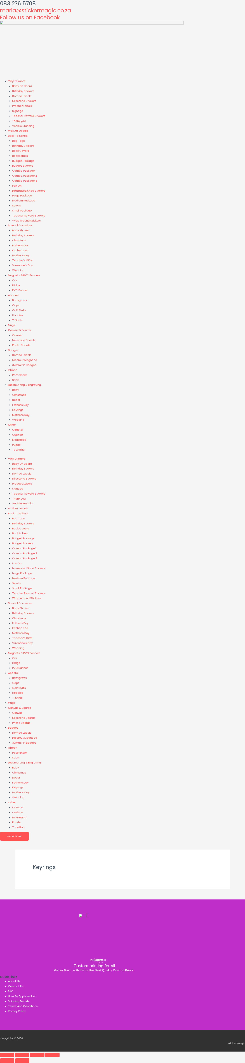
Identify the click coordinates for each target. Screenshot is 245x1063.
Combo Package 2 (24, 175)
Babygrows (19, 300)
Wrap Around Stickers (26, 220)
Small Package (22, 210)
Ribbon (12, 370)
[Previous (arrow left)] (7, 1060)
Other (12, 425)
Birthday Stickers (23, 91)
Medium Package (23, 200)
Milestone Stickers (24, 101)
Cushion (17, 435)
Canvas (17, 335)
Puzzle (16, 445)
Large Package (22, 195)
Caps (15, 305)
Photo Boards (21, 345)
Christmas (19, 240)
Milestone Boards (23, 340)
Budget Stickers (22, 165)
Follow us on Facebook (30, 17)
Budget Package (23, 161)
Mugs (11, 325)
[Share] (37, 1055)
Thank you (19, 121)
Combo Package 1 (24, 170)
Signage (17, 111)
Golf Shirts (19, 310)
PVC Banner (20, 290)
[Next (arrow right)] (22, 1060)
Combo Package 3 (24, 181)
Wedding (18, 270)
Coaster (17, 430)
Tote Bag (18, 449)
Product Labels (22, 106)
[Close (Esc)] (52, 1055)
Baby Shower (20, 230)
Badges (13, 350)
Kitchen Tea (20, 250)
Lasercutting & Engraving (24, 385)
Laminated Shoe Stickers (28, 191)
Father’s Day (20, 245)
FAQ (10, 991)
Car (14, 280)
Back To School (18, 136)
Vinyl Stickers (16, 81)
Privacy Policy (17, 1011)
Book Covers (20, 151)
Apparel (13, 295)
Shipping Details (18, 1001)
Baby (15, 390)
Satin (15, 380)
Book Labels (20, 156)
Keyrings (17, 410)
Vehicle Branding (23, 126)
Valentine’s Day (22, 265)
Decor (16, 400)
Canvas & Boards (19, 330)
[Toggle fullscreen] (22, 1055)
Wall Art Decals (18, 131)
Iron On (17, 186)
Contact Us (15, 986)
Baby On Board (22, 86)
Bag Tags (18, 141)
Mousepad (19, 440)
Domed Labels (21, 96)
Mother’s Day (20, 255)
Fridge (16, 285)
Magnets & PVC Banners (24, 275)
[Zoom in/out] (7, 1055)
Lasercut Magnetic (24, 360)
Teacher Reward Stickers (28, 116)
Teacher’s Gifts (22, 260)
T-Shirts (17, 320)
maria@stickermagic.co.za (35, 10)
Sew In (16, 205)
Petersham (19, 375)
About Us (14, 981)
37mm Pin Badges (24, 365)
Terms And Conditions (23, 1006)
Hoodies (17, 315)
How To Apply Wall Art (22, 996)
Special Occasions (20, 225)
